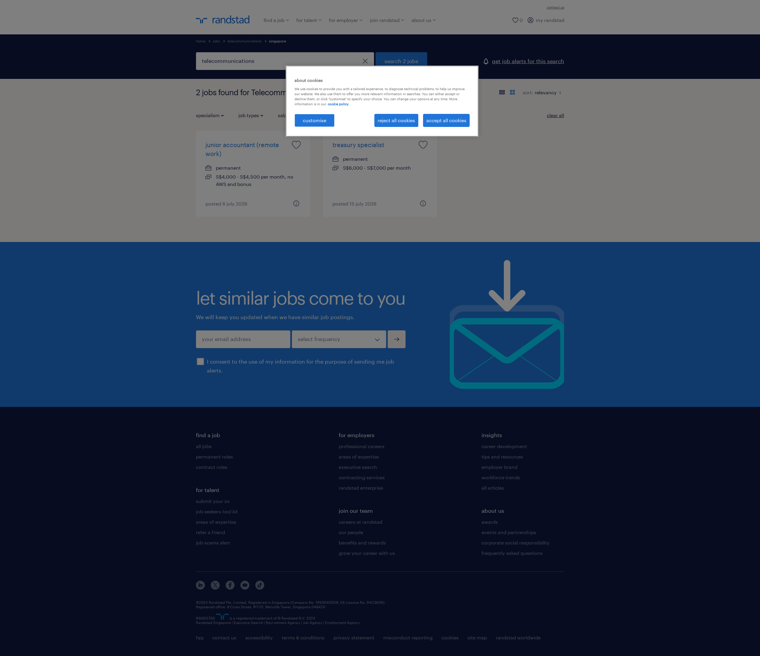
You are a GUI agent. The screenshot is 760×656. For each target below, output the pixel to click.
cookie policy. (338, 104)
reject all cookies (396, 120)
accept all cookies (446, 120)
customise (314, 120)
